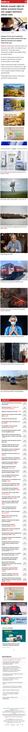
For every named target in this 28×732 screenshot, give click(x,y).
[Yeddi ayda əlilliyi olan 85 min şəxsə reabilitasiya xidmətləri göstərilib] (14, 636)
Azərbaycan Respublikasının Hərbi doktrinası (12, 659)
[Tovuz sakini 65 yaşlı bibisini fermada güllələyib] (14, 380)
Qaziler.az (4, 46)
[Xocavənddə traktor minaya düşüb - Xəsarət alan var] (14, 188)
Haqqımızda (13, 724)
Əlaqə (18, 724)
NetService (10, 722)
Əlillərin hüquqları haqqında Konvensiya (11, 690)
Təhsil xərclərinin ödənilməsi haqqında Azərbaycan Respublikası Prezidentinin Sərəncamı (10, 693)
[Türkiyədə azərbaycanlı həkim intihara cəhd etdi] (14, 325)
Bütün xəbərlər (6, 584)
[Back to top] (24, 728)
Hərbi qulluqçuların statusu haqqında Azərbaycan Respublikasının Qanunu (13, 674)
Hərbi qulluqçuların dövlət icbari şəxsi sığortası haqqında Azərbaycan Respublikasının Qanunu (12, 687)
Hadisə (12, 32)
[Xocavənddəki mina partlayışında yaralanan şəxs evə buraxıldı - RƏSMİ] (14, 161)
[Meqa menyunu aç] (25, 1)
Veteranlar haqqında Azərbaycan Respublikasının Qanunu (13, 683)
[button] (4, 640)
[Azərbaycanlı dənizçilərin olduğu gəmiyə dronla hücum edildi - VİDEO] (14, 216)
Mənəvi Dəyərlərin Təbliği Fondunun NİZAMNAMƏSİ (10, 698)
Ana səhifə (7, 724)
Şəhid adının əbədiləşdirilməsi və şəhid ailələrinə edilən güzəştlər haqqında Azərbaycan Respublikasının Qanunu (12, 678)
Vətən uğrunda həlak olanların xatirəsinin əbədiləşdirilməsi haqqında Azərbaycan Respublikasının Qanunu (11, 663)
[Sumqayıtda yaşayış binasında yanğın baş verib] (14, 270)
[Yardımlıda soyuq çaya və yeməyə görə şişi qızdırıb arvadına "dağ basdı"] (14, 298)
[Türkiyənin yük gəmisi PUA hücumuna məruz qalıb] (14, 353)
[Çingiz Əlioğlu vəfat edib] (14, 243)
